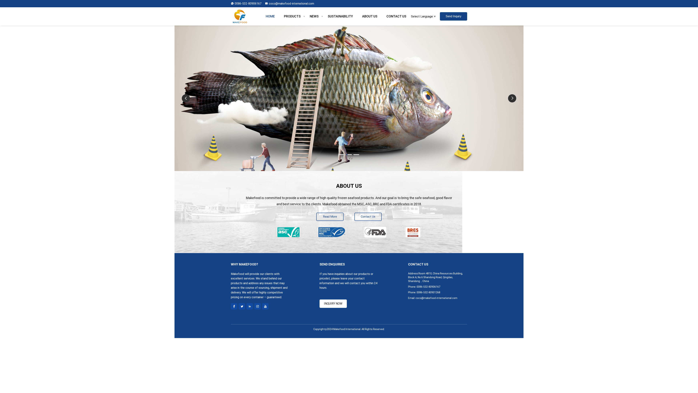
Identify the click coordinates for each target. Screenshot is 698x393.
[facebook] (234, 306)
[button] (512, 98)
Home (270, 16)
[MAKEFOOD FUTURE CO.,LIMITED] (241, 16)
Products (292, 16)
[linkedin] (249, 306)
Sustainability (340, 16)
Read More (330, 216)
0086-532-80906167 (248, 3)
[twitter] (242, 306)
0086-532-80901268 (428, 292)
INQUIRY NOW (333, 303)
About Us (369, 16)
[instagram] (257, 306)
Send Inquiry (453, 16)
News (314, 16)
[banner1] (349, 168)
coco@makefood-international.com (291, 3)
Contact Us (396, 16)
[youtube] (265, 306)
